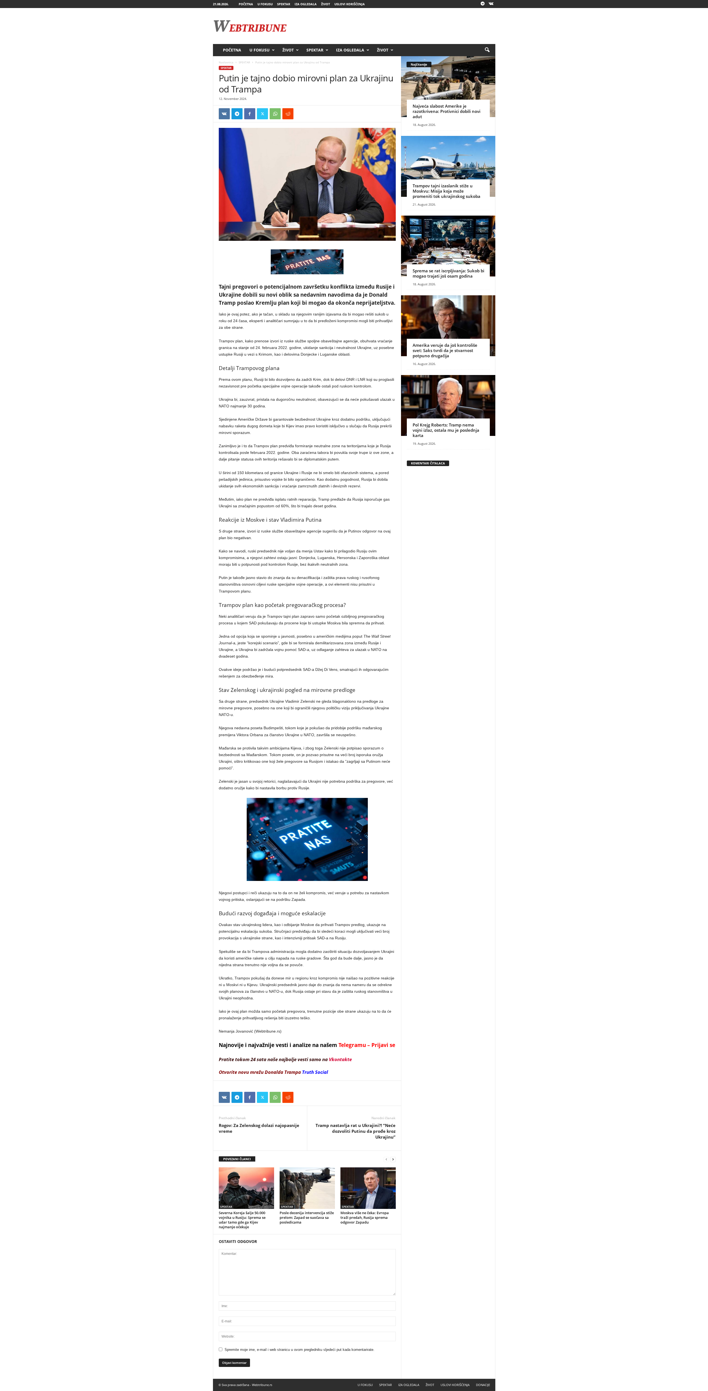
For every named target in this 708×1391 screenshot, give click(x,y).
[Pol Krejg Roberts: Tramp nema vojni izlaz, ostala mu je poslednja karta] (448, 405)
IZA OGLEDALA (306, 4)
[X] (262, 113)
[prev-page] (386, 1159)
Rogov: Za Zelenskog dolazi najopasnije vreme (259, 1128)
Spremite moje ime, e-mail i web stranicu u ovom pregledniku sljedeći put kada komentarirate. (299, 1350)
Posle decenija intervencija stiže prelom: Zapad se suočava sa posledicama (307, 1217)
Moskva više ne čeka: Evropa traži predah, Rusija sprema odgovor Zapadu (364, 1217)
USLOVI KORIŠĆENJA (349, 4)
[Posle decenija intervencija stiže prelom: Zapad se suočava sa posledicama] (307, 1188)
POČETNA (246, 4)
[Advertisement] (394, 26)
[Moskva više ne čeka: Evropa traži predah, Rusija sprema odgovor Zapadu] (368, 1188)
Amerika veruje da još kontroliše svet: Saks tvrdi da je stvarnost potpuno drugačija (445, 350)
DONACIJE (483, 1385)
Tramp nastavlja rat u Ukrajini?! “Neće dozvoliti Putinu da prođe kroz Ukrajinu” (355, 1131)
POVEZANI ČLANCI (237, 1159)
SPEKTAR (283, 4)
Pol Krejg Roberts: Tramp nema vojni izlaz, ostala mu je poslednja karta (446, 430)
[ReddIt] (287, 113)
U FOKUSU (265, 4)
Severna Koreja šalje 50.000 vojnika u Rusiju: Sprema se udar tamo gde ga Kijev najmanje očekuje (242, 1219)
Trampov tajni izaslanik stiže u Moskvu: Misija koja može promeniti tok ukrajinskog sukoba (446, 191)
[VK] (224, 113)
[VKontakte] (491, 4)
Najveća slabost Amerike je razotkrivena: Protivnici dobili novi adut (446, 111)
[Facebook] (249, 113)
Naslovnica (226, 62)
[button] (487, 50)
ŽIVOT (325, 4)
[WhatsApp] (275, 113)
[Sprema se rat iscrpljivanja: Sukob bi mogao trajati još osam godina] (448, 246)
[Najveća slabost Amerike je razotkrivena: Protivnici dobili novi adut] (448, 86)
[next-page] (393, 1159)
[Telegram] (482, 4)
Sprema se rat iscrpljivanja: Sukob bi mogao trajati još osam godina (448, 273)
